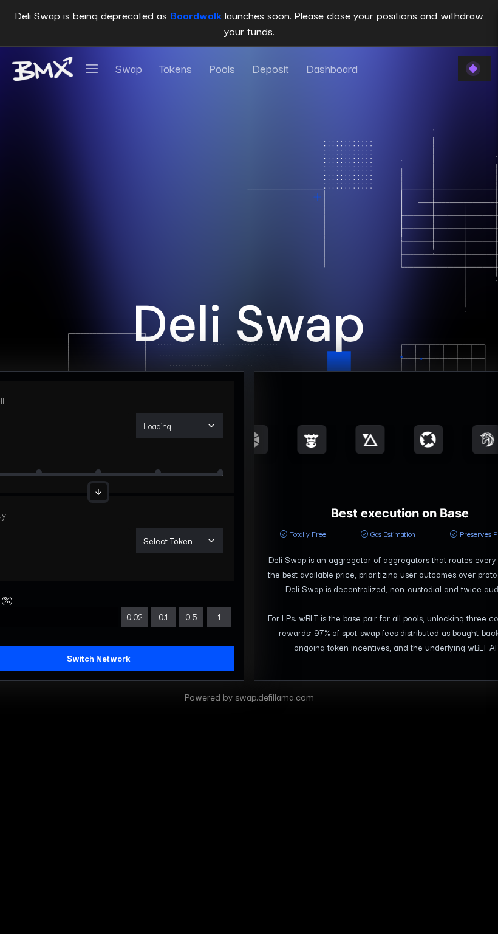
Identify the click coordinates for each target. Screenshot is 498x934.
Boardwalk (196, 15)
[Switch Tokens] (98, 492)
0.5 (191, 616)
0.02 (134, 616)
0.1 (163, 616)
